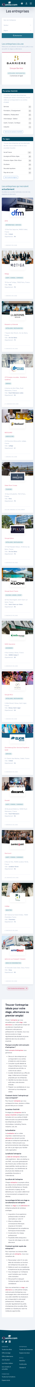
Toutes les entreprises (26, 1349)
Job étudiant (6, 1360)
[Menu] (30, 3)
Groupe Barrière (16, 68)
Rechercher (18, 35)
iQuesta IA (22, 1367)
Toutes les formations (8, 1377)
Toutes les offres (7, 1349)
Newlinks (22, 1360)
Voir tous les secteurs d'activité (13, 132)
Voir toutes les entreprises (16, 988)
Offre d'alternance (7, 1356)
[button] (22, 3)
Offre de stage (6, 1353)
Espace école (6, 1380)
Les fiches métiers (7, 1363)
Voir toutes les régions (11, 177)
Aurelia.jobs (23, 1364)
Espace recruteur (24, 1353)
